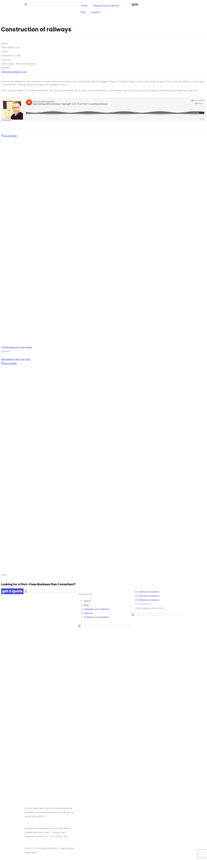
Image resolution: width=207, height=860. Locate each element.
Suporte (95, 12)
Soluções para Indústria (106, 5)
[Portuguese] (133, 4)
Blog (83, 12)
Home (84, 5)
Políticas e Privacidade (96, 617)
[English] (137, 4)
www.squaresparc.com (14, 71)
